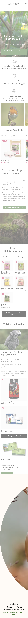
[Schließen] (25, 476)
